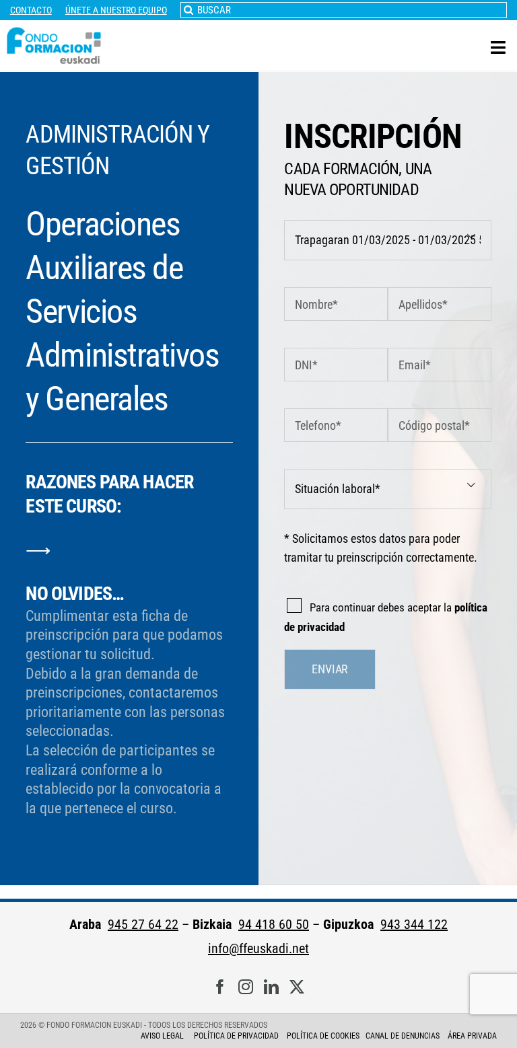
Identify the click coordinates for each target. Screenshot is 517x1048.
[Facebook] (220, 987)
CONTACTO (31, 10)
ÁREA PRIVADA (472, 1036)
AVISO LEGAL (162, 1036)
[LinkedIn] (271, 987)
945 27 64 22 (143, 924)
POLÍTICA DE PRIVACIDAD (237, 1036)
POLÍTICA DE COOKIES (323, 1036)
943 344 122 (414, 924)
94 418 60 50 (273, 924)
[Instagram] (245, 987)
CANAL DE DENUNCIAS (403, 1036)
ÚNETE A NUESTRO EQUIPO (116, 10)
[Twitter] (296, 987)
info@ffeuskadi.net (258, 948)
